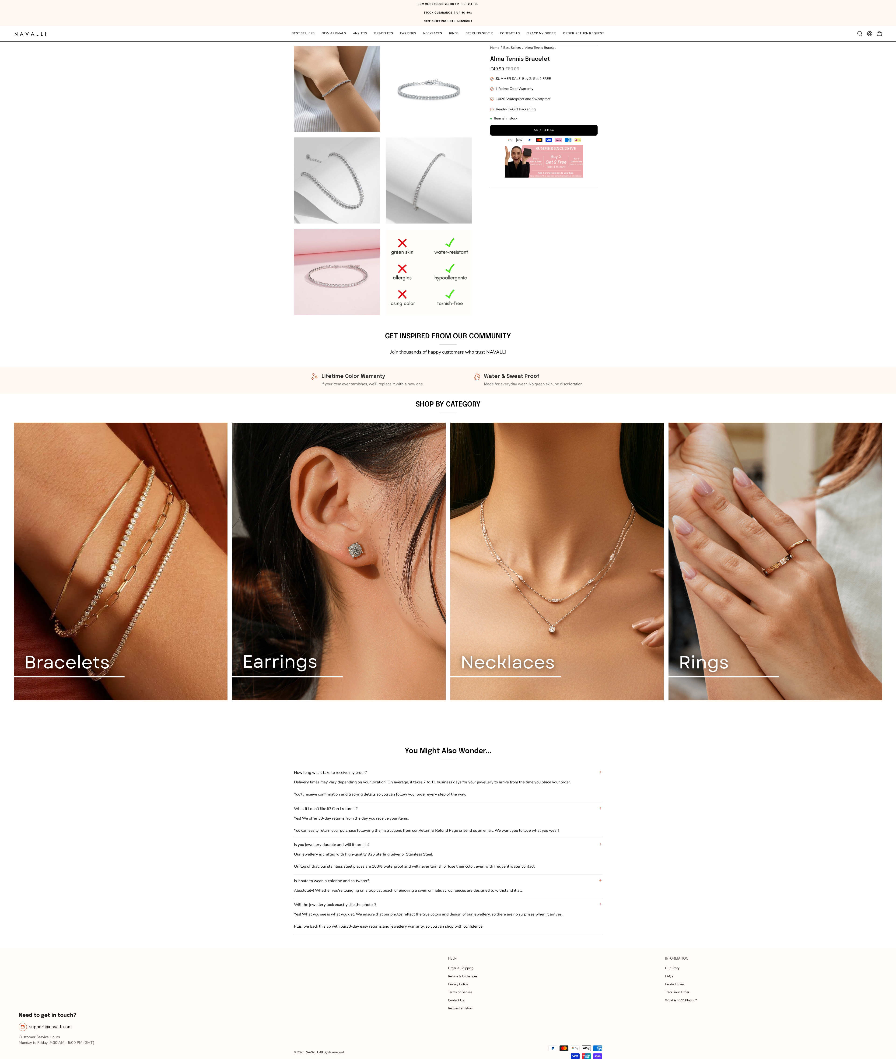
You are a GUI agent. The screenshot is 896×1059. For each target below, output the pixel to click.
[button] (479, 33)
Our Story (672, 968)
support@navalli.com (50, 1027)
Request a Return (460, 1008)
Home (494, 48)
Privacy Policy (458, 984)
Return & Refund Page (439, 830)
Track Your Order (677, 992)
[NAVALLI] (30, 34)
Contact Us (456, 1000)
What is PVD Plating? (681, 1000)
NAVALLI (312, 1052)
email (488, 830)
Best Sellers (512, 48)
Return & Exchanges (462, 976)
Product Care (674, 984)
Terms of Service (460, 992)
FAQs (669, 976)
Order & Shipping (460, 968)
